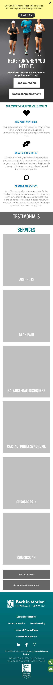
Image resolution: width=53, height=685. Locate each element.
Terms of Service (16, 623)
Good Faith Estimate (26, 636)
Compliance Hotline (27, 616)
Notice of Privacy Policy (26, 629)
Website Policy (37, 623)
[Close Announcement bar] (50, 2)
